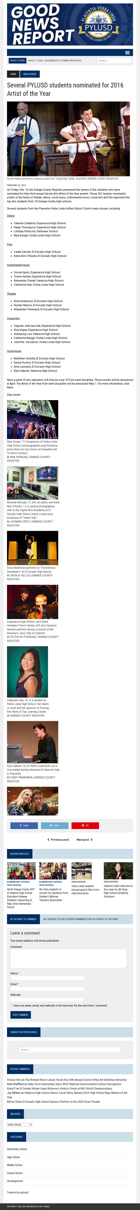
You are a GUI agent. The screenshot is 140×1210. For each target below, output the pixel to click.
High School (14, 885)
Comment (16, 946)
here (10, 387)
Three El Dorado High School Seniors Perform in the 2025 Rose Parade (57, 1101)
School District (15, 1173)
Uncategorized (15, 1181)
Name (14, 973)
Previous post (60, 839)
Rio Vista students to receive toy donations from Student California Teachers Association (53, 895)
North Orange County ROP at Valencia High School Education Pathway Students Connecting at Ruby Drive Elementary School (21, 898)
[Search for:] (70, 1050)
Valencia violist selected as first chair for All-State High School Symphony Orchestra (118, 891)
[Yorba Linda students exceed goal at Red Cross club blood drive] (82, 877)
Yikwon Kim (14, 1079)
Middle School (14, 1165)
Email (14, 984)
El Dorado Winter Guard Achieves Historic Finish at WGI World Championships (66, 1088)
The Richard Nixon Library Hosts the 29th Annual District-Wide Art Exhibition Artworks (76, 1079)
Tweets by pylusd (17, 1192)
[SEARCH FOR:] (114, 60)
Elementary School (18, 882)
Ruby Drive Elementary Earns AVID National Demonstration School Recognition (74, 1084)
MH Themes (44, 1206)
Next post (83, 839)
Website (15, 994)
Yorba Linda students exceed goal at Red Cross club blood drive (85, 889)
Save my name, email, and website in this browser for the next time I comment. (60, 1005)
